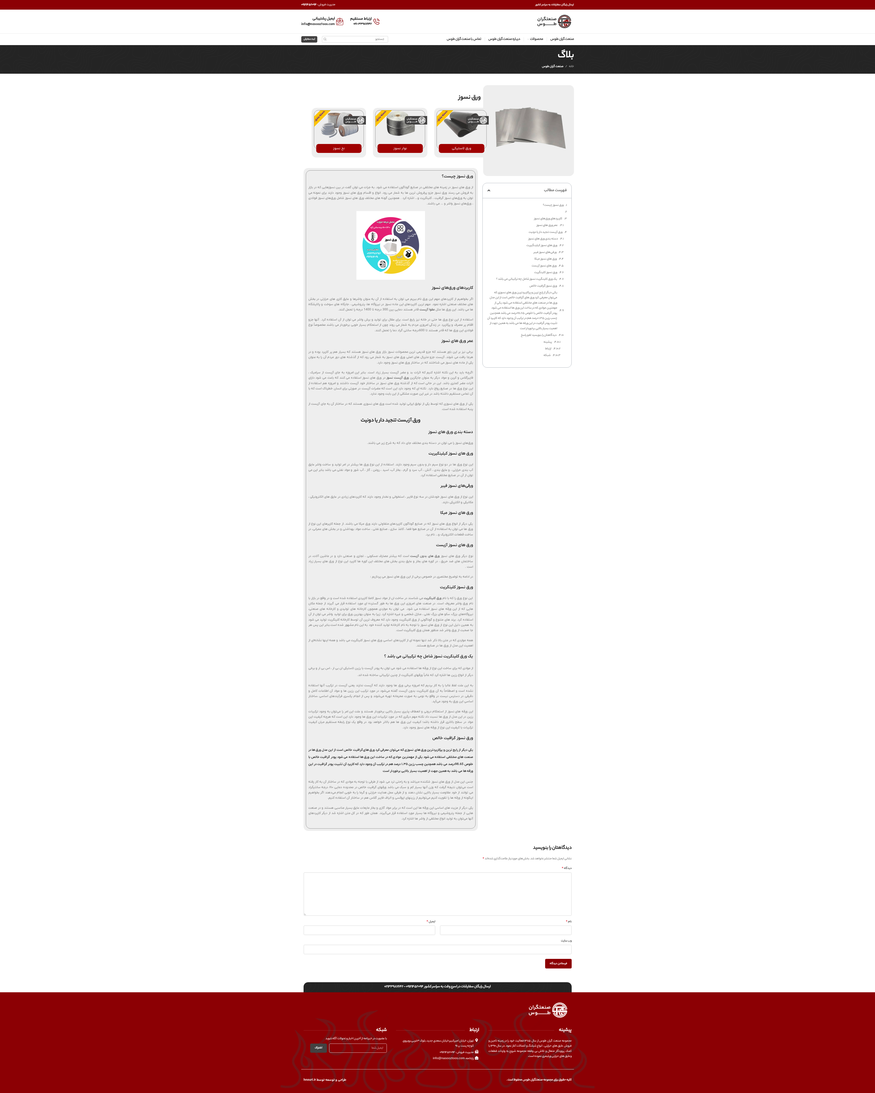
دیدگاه (567, 868)
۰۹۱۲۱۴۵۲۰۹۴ (309, 4)
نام (569, 921)
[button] (488, 190)
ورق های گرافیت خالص (359, 750)
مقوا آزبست (427, 309)
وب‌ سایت (566, 940)
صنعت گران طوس (552, 66)
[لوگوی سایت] (554, 21)
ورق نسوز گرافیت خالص (543, 286)
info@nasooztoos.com (318, 24)
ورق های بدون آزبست (425, 556)
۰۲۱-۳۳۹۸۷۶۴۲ (362, 24)
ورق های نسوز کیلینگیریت (541, 245)
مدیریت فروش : (326, 4)
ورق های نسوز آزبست (544, 265)
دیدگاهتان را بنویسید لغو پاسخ (539, 335)
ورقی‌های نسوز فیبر (545, 252)
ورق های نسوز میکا (545, 259)
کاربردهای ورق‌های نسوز (548, 218)
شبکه (547, 355)
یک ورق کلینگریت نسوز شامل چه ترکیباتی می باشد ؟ (526, 279)
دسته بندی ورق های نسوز (543, 238)
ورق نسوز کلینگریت (545, 272)
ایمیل (430, 921)
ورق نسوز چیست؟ (553, 205)
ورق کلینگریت (433, 598)
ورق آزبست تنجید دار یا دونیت (546, 232)
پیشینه (548, 342)
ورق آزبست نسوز (397, 378)
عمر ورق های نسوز (547, 225)
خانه (571, 66)
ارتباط (548, 348)
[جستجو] (325, 39)
